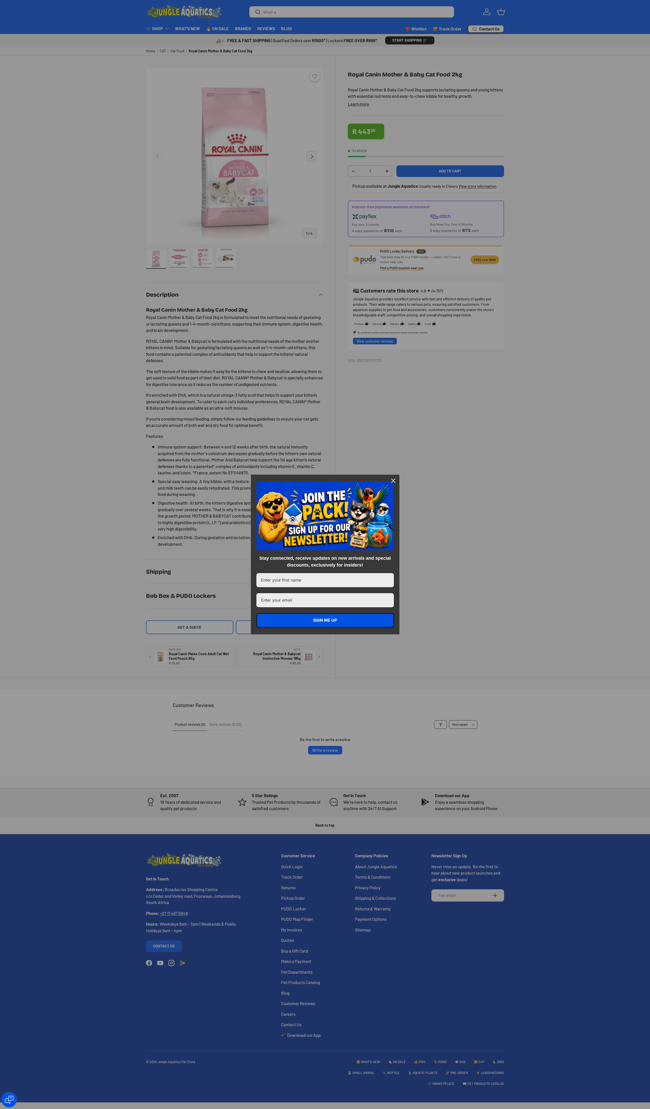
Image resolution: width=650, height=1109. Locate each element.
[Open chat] (9, 1099)
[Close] (393, 481)
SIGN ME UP (325, 620)
